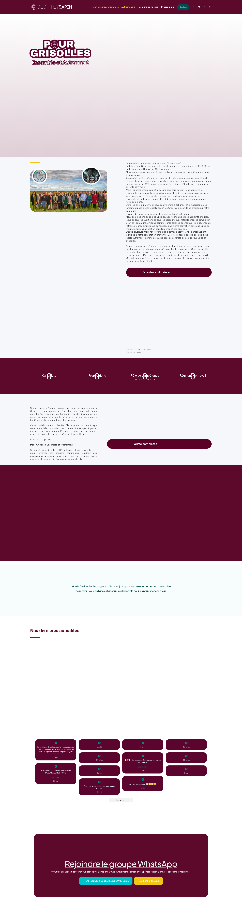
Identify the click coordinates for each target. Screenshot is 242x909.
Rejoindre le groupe (148, 880)
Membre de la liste (148, 7)
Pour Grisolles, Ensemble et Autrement (112, 7)
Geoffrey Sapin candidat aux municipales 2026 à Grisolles (73, 711)
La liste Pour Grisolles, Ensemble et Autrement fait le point (73, 649)
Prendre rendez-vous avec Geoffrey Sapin (106, 880)
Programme (167, 7)
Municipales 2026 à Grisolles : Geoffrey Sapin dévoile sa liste (75, 680)
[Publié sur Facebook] (55, 742)
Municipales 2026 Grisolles (57, 654)
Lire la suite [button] (55, 754)
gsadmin (40, 654)
